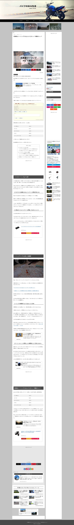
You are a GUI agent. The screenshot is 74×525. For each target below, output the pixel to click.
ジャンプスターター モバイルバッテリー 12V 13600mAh (31, 226)
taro (20, 475)
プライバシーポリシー (37, 522)
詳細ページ (54, 164)
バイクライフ (16, 74)
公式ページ (54, 166)
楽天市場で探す (24, 438)
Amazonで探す (29, 438)
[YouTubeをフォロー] (26, 469)
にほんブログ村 (49, 87)
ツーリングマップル (20, 76)
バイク (15, 76)
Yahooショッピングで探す (35, 438)
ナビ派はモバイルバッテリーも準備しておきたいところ (28, 150)
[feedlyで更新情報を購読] (24, 481)
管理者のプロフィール (30, 522)
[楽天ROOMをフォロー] (28, 469)
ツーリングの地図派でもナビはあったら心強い (27, 153)
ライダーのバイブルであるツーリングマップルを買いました (24, 287)
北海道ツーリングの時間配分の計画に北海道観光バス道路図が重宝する (26, 290)
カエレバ (25, 230)
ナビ (30, 76)
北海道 (27, 76)
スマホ (24, 76)
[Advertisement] (29, 44)
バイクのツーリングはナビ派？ (24, 147)
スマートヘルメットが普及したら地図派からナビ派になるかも (29, 155)
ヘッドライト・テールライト (39, 119)
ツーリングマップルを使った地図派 (24, 152)
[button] (38, 70)
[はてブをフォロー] (24, 469)
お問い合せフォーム (44, 522)
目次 (27, 145)
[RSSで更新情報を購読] (32, 469)
